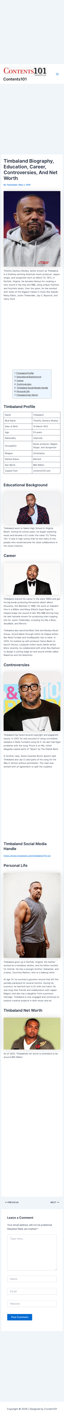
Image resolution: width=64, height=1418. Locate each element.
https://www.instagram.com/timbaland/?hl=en (27, 855)
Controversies (24, 384)
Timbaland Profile (25, 373)
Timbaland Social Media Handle (32, 387)
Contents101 (15, 79)
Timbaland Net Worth (27, 395)
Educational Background (29, 376)
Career (20, 380)
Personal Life (23, 391)
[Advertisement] (32, 32)
